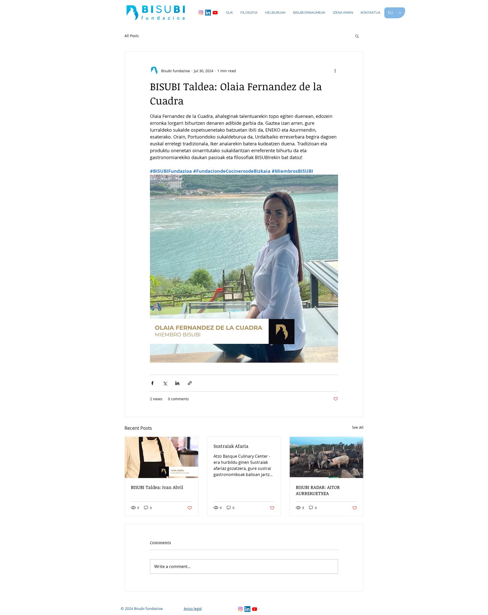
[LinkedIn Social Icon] (208, 13)
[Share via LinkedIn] (177, 383)
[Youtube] (215, 13)
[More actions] (335, 71)
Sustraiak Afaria (231, 446)
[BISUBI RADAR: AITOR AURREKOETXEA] (326, 457)
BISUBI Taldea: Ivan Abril (157, 487)
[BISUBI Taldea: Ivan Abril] (161, 457)
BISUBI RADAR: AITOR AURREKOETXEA (318, 490)
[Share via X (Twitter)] (164, 383)
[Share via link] (189, 383)
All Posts (132, 35)
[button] (357, 36)
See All (357, 427)
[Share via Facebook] (152, 383)
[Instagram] (201, 13)
